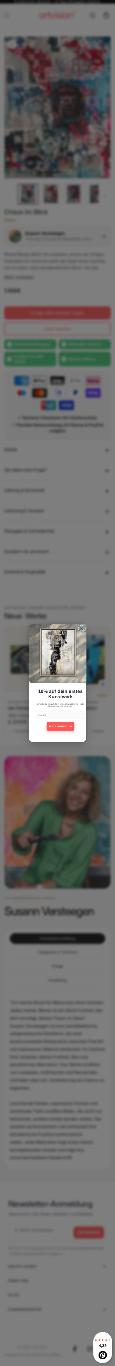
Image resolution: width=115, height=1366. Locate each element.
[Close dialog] (82, 628)
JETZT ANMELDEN (61, 726)
